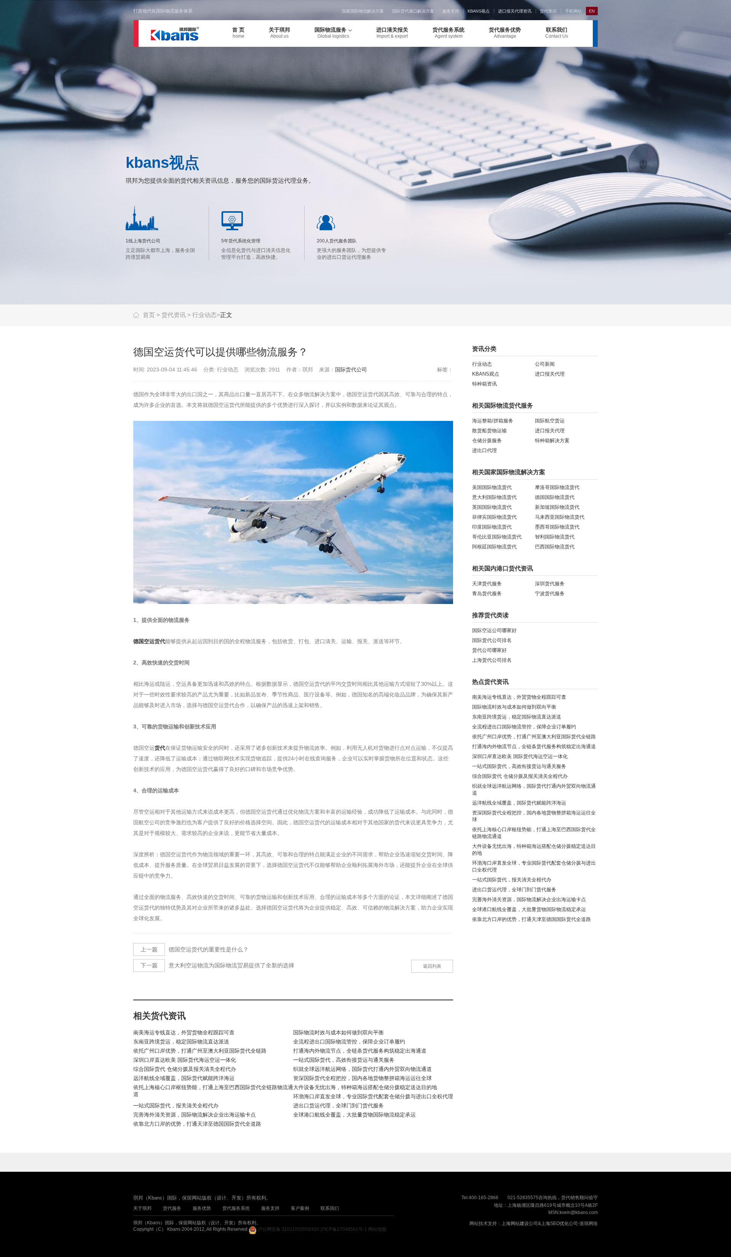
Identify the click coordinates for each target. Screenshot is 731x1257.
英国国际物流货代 (492, 507)
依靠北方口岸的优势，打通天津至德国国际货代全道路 (197, 1124)
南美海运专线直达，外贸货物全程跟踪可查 (184, 1032)
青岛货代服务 (487, 593)
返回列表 (432, 966)
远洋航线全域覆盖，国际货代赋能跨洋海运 (184, 1078)
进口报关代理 (550, 374)
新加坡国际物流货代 (557, 507)
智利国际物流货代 (555, 537)
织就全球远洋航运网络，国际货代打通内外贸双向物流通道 (362, 1069)
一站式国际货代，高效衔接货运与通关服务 (343, 1060)
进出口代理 (484, 450)
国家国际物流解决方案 (363, 11)
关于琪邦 (279, 33)
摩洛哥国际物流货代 (557, 487)
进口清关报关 (392, 33)
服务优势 (202, 1208)
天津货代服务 (487, 583)
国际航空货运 (550, 421)
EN (592, 11)
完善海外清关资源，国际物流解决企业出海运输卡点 (194, 1115)
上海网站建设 (515, 1223)
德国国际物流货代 (555, 497)
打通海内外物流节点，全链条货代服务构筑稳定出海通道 (359, 1051)
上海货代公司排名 (492, 660)
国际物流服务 (331, 33)
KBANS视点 (479, 11)
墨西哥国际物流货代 (557, 527)
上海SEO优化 (555, 1223)
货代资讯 (173, 315)
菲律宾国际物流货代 (494, 517)
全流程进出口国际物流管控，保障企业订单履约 (349, 1042)
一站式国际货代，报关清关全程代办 (176, 1105)
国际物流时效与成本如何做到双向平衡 (338, 1032)
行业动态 (204, 315)
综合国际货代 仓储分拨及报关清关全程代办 (184, 1069)
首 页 (238, 33)
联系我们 (556, 33)
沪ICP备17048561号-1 (343, 1229)
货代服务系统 (448, 33)
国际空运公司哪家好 (494, 630)
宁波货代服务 (550, 593)
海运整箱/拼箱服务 (492, 421)
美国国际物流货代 (492, 487)
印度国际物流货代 (492, 527)
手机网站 (573, 11)
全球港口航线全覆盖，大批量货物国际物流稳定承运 (354, 1115)
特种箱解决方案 (552, 440)
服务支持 (450, 11)
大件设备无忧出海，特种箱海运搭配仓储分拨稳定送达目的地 (365, 1087)
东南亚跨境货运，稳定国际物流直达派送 (181, 1042)
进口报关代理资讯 (514, 11)
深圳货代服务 (550, 583)
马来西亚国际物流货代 (559, 517)
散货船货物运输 (489, 430)
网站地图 (377, 1229)
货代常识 (548, 11)
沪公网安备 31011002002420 (288, 1229)
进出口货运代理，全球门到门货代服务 (338, 1105)
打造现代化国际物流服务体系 (163, 11)
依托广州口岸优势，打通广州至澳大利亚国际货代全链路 (200, 1051)
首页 (149, 315)
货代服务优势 (505, 33)
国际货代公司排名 (492, 640)
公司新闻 (545, 364)
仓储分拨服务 (487, 440)
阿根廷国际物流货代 (494, 547)
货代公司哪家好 (489, 650)
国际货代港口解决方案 (413, 11)
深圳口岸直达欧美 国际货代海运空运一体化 (184, 1060)
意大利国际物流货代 (494, 497)
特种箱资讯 (484, 384)
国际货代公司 (351, 369)
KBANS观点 (485, 374)
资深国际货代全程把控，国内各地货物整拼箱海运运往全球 (362, 1078)
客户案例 (300, 1208)
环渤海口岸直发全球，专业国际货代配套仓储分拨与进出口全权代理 (373, 1096)
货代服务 (172, 1208)
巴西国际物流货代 (555, 547)
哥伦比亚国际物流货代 (497, 537)
